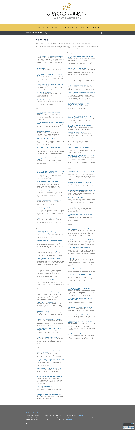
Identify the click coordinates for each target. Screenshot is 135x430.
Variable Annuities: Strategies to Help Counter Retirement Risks (49, 208)
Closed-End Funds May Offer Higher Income (80, 197)
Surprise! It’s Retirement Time (76, 140)
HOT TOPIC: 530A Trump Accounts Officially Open (50, 56)
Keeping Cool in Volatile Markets (77, 68)
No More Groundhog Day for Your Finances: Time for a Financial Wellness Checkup (50, 360)
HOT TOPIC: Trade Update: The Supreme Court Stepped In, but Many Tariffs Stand (50, 232)
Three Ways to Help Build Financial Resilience (80, 315)
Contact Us (95, 27)
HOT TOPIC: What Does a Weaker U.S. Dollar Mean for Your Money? (49, 351)
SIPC (82, 415)
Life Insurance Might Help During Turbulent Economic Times (80, 299)
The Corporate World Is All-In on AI (46, 269)
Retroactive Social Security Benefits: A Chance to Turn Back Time (81, 93)
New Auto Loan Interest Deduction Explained (49, 319)
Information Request (67, 27)
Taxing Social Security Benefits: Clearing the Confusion (49, 148)
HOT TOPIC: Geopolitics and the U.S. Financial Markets (80, 57)
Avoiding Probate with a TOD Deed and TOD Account (80, 275)
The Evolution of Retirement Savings (47, 251)
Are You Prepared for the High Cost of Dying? (80, 240)
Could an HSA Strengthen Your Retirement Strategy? (49, 394)
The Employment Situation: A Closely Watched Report (50, 75)
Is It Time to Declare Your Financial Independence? (46, 67)
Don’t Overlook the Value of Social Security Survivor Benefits (48, 259)
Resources (54, 27)
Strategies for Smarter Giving (76, 132)
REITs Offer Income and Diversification (47, 181)
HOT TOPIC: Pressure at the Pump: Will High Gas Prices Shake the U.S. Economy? (50, 172)
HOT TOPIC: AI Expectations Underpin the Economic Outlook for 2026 (79, 117)
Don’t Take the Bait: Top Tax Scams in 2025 (79, 85)
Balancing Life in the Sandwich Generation (79, 182)
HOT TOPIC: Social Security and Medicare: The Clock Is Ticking (49, 112)
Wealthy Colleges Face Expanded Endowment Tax (50, 376)
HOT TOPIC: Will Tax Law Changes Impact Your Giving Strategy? (81, 228)
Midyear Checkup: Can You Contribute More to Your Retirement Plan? (50, 139)
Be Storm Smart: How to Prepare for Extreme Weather (49, 241)
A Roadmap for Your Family (44, 386)
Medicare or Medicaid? (43, 311)
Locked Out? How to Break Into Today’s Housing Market (50, 123)
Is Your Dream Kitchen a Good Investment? (49, 337)
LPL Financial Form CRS (32, 412)
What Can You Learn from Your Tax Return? (49, 200)
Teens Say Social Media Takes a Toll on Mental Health (49, 158)
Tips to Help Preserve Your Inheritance (78, 147)
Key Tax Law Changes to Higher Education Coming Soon (79, 125)
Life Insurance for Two (74, 207)
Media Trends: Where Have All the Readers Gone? (50, 100)
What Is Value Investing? (44, 131)
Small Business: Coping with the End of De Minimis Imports (49, 329)
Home (38, 27)
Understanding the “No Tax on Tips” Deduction (50, 84)
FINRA (79, 415)
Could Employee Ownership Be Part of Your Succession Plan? (80, 321)
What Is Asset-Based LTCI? (44, 191)
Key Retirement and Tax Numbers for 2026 (49, 368)
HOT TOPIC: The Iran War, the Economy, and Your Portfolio (50, 292)
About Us (45, 27)
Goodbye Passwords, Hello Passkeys (47, 218)
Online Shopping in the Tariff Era (46, 279)
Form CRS (69, 419)
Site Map (28, 423)
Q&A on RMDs (71, 79)
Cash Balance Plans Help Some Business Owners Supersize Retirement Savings (81, 156)
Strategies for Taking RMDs (44, 92)
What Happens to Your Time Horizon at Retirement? (79, 248)
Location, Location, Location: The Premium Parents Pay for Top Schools (79, 103)
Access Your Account (83, 27)
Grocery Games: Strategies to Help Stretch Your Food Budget (81, 333)
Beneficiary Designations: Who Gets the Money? (81, 190)
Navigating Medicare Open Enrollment (78, 258)
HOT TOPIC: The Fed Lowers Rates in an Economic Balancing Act (79, 289)
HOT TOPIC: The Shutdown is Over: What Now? (81, 171)
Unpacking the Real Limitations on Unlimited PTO (80, 215)
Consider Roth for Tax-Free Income (77, 268)
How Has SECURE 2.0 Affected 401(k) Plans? (80, 307)
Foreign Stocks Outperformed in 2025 (47, 302)
